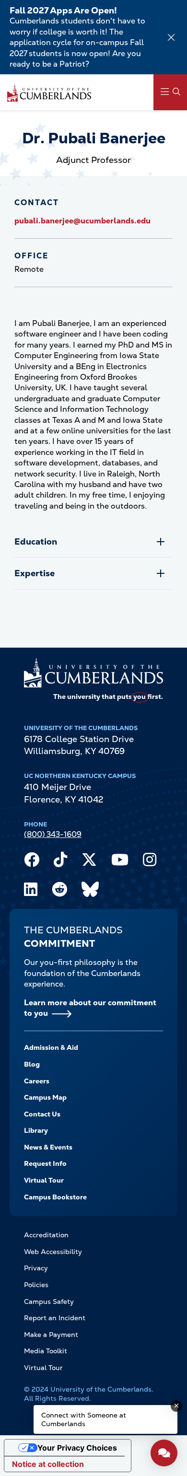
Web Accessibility (53, 1251)
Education (35, 541)
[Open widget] (164, 1453)
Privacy (36, 1268)
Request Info (45, 1163)
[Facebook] (31, 862)
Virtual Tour (44, 1180)
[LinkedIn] (30, 891)
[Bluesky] (90, 891)
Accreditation (46, 1235)
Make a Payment (51, 1334)
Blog (32, 1064)
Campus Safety (49, 1301)
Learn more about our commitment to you (90, 1008)
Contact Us (42, 1114)
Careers (36, 1081)
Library (36, 1130)
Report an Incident (54, 1317)
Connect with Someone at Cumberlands (83, 1419)
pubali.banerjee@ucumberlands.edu (82, 221)
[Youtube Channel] (120, 862)
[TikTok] (60, 862)
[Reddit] (59, 891)
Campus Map (45, 1097)
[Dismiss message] (176, 1406)
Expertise (34, 573)
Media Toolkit (45, 1351)
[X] (89, 862)
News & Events (48, 1147)
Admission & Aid (51, 1047)
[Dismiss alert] (171, 37)
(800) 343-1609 (53, 834)
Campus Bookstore (55, 1197)
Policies (36, 1284)
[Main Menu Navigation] (170, 92)
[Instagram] (149, 862)
